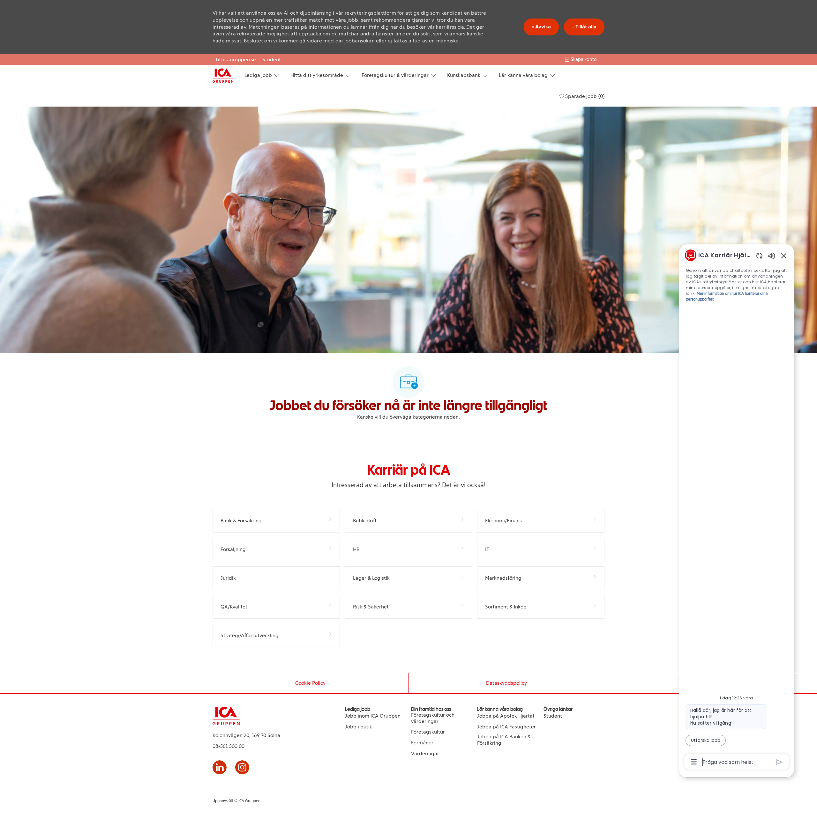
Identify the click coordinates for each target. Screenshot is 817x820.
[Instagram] (242, 767)
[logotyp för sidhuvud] (223, 75)
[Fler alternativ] (694, 762)
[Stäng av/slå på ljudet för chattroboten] (771, 255)
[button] (581, 59)
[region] (736, 507)
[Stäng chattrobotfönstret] (784, 255)
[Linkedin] (220, 767)
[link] (373, 716)
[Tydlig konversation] (759, 255)
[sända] (779, 762)
